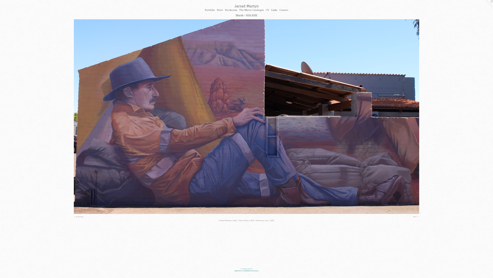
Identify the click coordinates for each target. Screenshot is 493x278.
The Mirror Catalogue (251, 10)
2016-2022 (251, 15)
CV (267, 10)
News (220, 10)
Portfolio (210, 10)
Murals (240, 15)
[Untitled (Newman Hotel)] (246, 116)
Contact (283, 10)
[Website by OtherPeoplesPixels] (488, 5)
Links (274, 10)
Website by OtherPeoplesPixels (247, 271)
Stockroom (231, 10)
